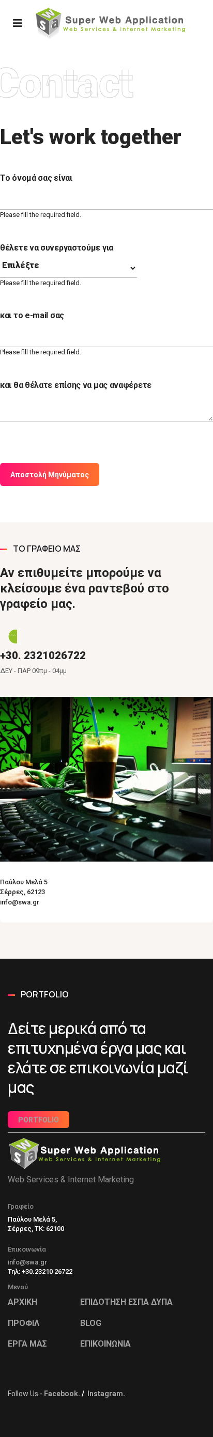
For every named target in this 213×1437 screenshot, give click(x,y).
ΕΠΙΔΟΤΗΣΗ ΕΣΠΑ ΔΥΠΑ (126, 1302)
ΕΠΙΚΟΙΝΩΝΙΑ (105, 1344)
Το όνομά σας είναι (36, 178)
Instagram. (106, 1393)
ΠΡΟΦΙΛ (23, 1323)
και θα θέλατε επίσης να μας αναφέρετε (75, 385)
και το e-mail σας (32, 315)
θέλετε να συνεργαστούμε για (56, 248)
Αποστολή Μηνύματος (49, 475)
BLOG (90, 1323)
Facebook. (62, 1393)
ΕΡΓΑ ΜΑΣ (27, 1344)
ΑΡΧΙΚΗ (22, 1302)
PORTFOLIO (38, 1120)
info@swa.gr (27, 1262)
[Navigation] (17, 23)
